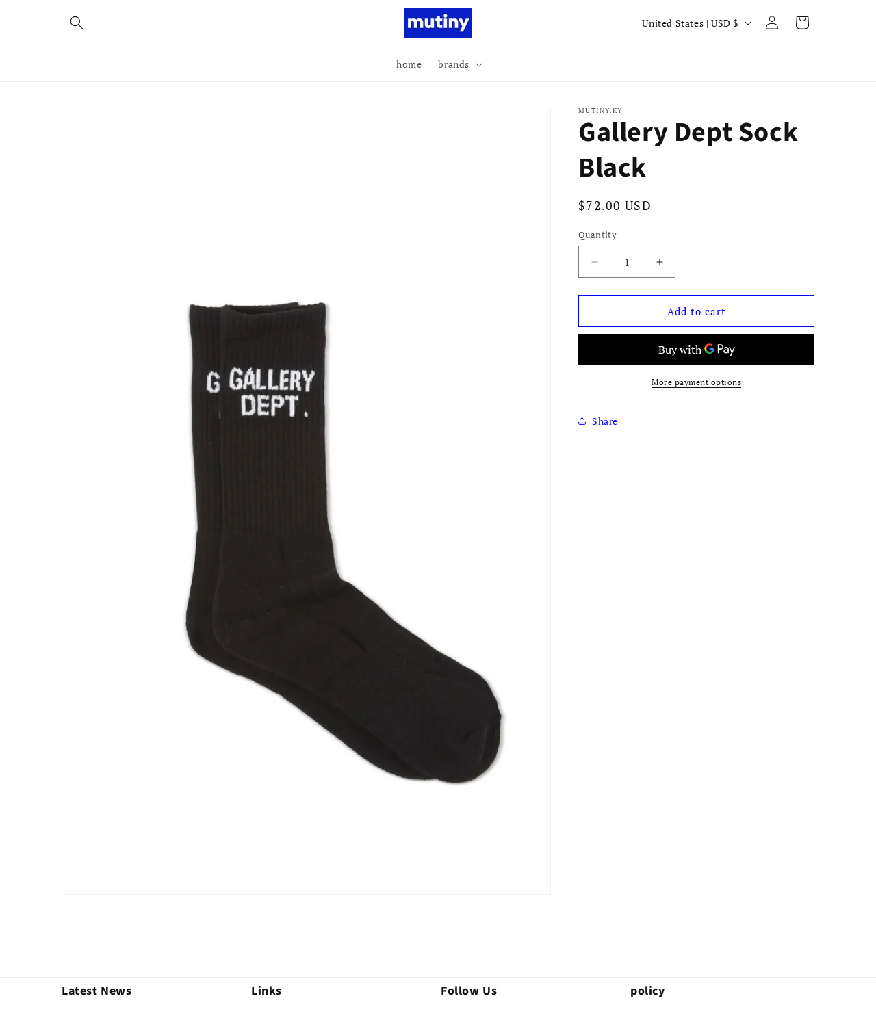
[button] (77, 23)
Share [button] (605, 421)
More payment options (696, 382)
